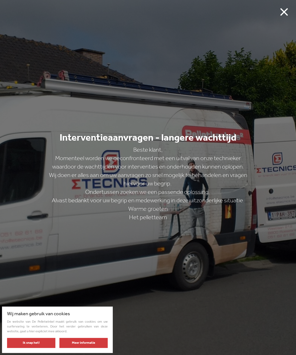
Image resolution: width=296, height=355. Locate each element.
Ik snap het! (31, 343)
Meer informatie (83, 343)
